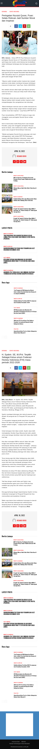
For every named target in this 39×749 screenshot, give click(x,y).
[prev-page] (3, 337)
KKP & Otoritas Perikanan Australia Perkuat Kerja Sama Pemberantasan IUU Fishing (24, 179)
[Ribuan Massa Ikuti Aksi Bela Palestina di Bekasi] (7, 188)
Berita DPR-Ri (8, 246)
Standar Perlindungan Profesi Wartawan (19, 743)
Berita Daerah (18, 196)
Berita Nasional (14, 11)
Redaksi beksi (21, 156)
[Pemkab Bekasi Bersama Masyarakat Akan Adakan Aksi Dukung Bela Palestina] (7, 198)
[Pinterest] (24, 26)
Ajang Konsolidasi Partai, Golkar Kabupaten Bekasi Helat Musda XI (25, 332)
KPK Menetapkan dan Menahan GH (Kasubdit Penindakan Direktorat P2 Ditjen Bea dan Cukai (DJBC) (19, 261)
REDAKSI (23, 741)
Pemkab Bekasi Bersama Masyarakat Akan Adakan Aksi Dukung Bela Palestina (25, 199)
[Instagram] (17, 161)
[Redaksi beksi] (14, 156)
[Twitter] (20, 26)
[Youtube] (24, 161)
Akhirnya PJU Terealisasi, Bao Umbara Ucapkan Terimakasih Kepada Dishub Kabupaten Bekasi (19, 273)
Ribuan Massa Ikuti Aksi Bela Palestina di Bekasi (25, 188)
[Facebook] (16, 26)
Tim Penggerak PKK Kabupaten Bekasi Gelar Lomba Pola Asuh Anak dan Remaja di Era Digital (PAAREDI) (19, 237)
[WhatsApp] (28, 26)
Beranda (4, 11)
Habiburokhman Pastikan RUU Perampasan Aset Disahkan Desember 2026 (19, 249)
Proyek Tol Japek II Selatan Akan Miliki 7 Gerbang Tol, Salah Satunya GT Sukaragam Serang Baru (25, 210)
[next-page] (6, 337)
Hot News (7, 257)
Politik (16, 329)
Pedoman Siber (16, 741)
